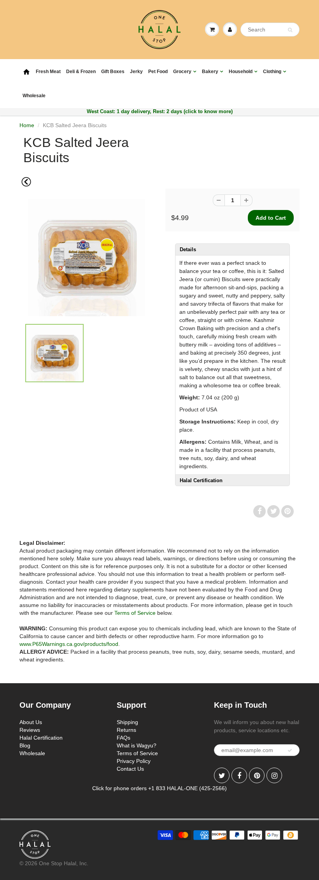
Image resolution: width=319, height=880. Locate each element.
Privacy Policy (134, 761)
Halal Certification (41, 738)
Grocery (182, 71)
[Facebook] (239, 775)
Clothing (272, 71)
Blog (24, 745)
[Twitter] (222, 775)
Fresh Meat (48, 71)
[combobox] (270, 30)
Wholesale (34, 95)
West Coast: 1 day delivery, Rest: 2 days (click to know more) (160, 111)
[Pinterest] (257, 775)
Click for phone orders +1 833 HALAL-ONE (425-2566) (159, 788)
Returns (126, 730)
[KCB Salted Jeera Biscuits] (86, 257)
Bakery (210, 71)
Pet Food (158, 71)
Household (240, 71)
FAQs (123, 738)
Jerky (136, 71)
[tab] (232, 249)
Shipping (127, 722)
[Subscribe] (290, 750)
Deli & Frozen (81, 71)
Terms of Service (135, 613)
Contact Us (130, 769)
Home (26, 125)
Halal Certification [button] (201, 480)
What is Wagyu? (136, 745)
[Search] (290, 30)
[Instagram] (274, 775)
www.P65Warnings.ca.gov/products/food (68, 644)
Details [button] (188, 249)
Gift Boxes (112, 71)
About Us (30, 722)
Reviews (29, 730)
